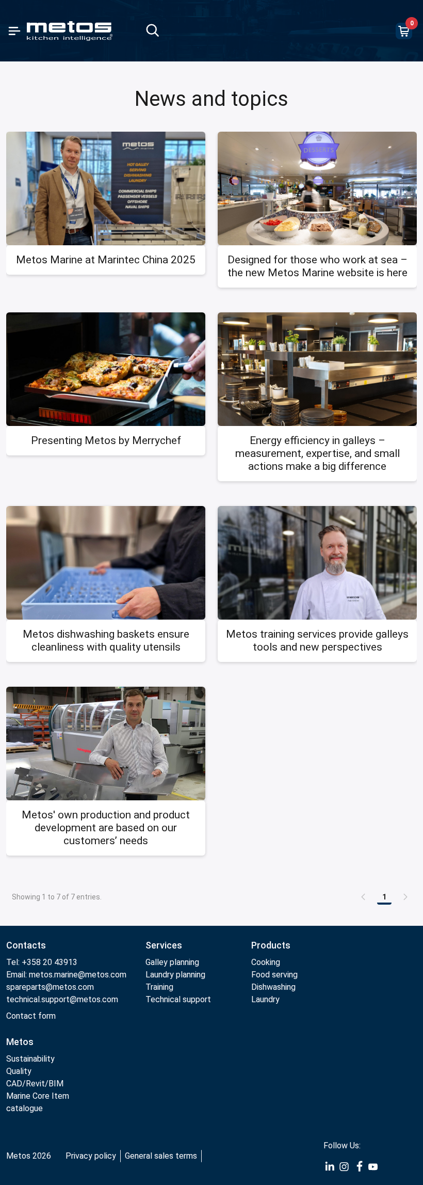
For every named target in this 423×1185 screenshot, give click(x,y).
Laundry (265, 999)
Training (159, 987)
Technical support (178, 999)
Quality (18, 1071)
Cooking (265, 962)
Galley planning (172, 962)
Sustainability (30, 1059)
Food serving (274, 974)
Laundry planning (175, 974)
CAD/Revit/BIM (34, 1083)
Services (163, 945)
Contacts (26, 945)
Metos (20, 1041)
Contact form (31, 1016)
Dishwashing (273, 987)
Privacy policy (91, 1156)
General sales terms (161, 1156)
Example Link (329, 1167)
